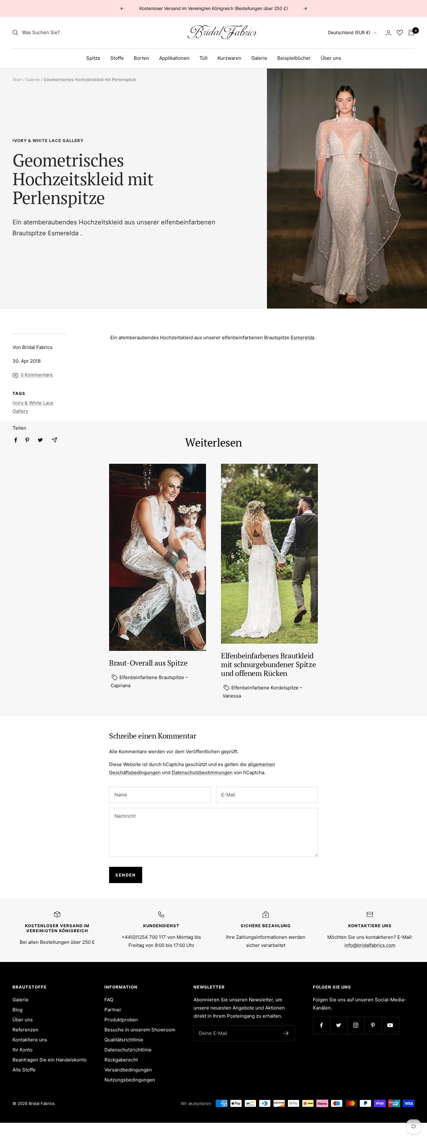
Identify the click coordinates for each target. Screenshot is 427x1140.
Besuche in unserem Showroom (139, 1030)
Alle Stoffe (24, 1070)
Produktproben (121, 1020)
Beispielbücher (294, 58)
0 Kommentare (37, 375)
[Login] (388, 32)
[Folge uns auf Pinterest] (373, 1025)
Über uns (331, 58)
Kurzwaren (229, 58)
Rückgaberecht (121, 1060)
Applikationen (174, 58)
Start (17, 79)
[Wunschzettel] (400, 32)
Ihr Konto (23, 1050)
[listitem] (15, 440)
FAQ (108, 1000)
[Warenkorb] (411, 32)
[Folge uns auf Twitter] (338, 1025)
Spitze (93, 58)
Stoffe (117, 58)
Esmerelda (63, 233)
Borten (141, 58)
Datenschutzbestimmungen (202, 772)
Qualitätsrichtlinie (123, 1040)
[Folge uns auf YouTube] (390, 1025)
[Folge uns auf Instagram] (355, 1025)
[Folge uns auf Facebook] (321, 1025)
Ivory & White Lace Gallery (48, 140)
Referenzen (25, 1030)
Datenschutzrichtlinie (128, 1050)
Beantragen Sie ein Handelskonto (50, 1060)
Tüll (203, 58)
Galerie (259, 58)
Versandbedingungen (128, 1070)
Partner (112, 1010)
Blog (18, 1010)
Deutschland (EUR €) (349, 32)
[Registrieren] (286, 1033)
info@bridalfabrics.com (369, 945)
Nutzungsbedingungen (129, 1080)
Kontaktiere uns (30, 1040)
